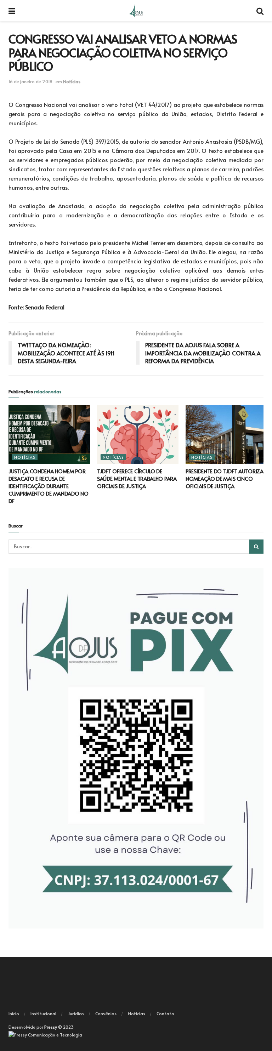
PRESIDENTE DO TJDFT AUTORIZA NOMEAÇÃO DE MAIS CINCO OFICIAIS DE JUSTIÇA (225, 478)
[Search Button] (256, 546)
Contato (165, 1013)
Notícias (71, 81)
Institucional (43, 1013)
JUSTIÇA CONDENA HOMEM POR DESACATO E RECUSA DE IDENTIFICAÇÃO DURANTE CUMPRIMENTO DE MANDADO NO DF (48, 485)
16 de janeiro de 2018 (30, 81)
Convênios (106, 1013)
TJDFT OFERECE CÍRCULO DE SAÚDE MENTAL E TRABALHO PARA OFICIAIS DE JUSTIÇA (137, 478)
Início (13, 1013)
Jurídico (76, 1013)
